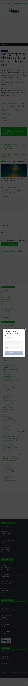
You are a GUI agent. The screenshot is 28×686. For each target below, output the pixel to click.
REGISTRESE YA (14, 352)
